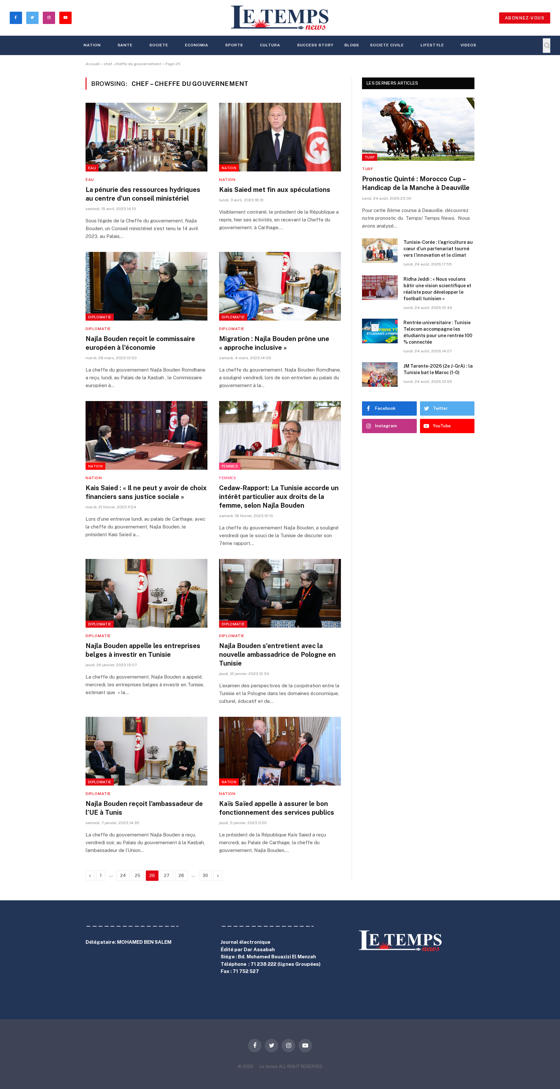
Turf (370, 157)
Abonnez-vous (524, 18)
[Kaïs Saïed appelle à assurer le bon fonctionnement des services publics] (280, 751)
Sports (234, 45)
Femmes (230, 466)
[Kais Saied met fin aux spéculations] (280, 137)
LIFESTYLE (432, 45)
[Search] (546, 45)
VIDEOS (468, 45)
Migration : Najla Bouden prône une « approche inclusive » (274, 343)
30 (205, 875)
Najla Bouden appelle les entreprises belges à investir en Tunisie (143, 650)
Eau (92, 168)
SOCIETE (158, 45)
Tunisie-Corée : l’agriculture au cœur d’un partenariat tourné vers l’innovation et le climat (438, 249)
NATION (92, 45)
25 (137, 875)
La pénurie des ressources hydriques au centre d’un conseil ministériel (143, 194)
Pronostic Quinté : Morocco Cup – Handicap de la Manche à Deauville (416, 183)
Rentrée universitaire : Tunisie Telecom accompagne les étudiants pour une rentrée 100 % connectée (437, 332)
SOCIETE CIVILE (386, 45)
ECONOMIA (196, 45)
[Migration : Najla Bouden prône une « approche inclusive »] (280, 286)
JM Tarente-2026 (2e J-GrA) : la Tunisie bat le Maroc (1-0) (438, 369)
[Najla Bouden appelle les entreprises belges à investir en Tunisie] (146, 593)
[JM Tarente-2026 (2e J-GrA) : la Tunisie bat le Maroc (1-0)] (380, 374)
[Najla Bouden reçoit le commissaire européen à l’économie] (146, 286)
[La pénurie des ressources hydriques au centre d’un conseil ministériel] (146, 137)
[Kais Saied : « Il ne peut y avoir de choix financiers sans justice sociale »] (146, 435)
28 (181, 875)
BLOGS (351, 45)
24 (123, 875)
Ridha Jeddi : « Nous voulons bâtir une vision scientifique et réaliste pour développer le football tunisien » (437, 289)
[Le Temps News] (279, 18)
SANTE (125, 45)
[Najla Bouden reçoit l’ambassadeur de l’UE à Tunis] (146, 751)
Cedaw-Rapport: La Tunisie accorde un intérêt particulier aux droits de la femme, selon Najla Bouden (279, 496)
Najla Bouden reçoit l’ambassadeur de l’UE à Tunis (144, 808)
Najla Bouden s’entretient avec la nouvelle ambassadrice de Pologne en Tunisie (277, 654)
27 (166, 875)
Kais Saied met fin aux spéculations (274, 190)
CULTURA (270, 45)
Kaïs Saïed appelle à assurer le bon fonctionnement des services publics (276, 808)
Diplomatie (99, 317)
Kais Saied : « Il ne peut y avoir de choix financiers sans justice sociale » (146, 492)
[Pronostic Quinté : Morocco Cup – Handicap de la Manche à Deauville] (418, 129)
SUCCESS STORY (315, 45)
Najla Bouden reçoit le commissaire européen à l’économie (140, 343)
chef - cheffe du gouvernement (132, 64)
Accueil (93, 64)
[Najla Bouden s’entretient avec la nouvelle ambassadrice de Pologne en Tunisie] (280, 593)
